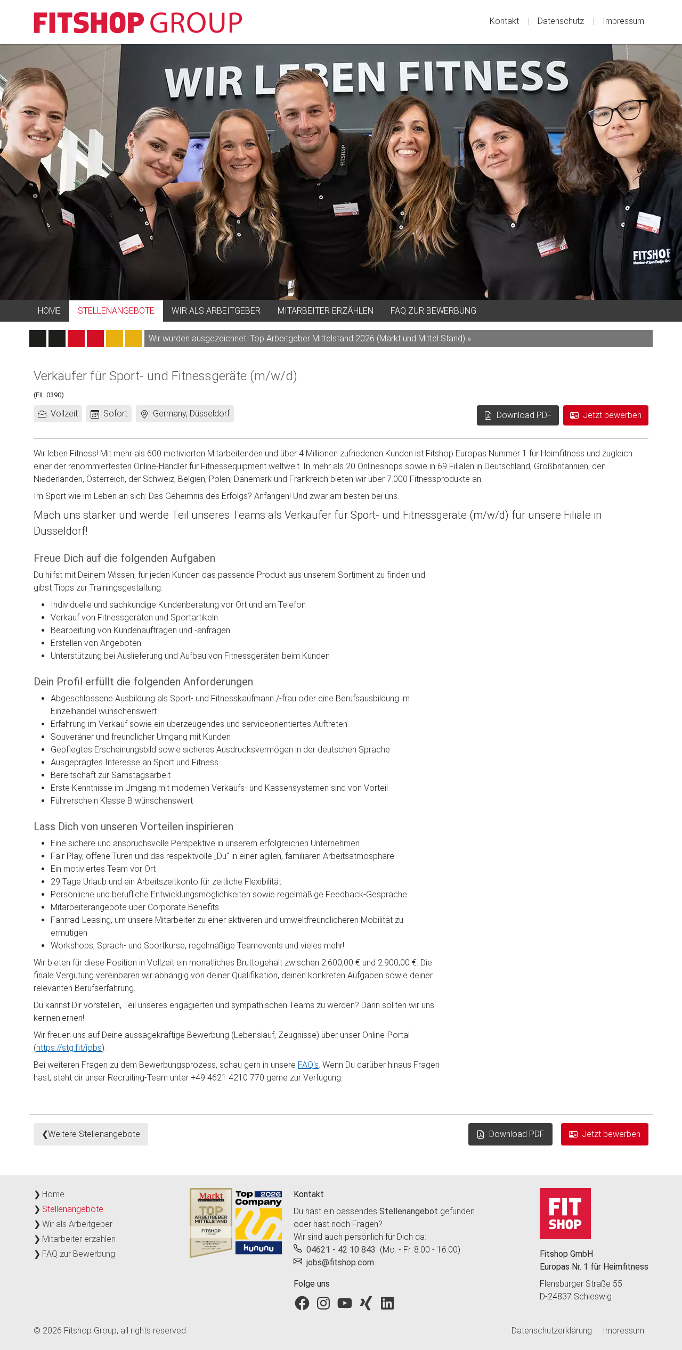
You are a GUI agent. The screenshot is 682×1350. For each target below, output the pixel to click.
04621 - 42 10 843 (341, 1250)
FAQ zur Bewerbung (433, 311)
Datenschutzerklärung (552, 1331)
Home (49, 311)
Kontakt (504, 21)
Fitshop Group (90, 1331)
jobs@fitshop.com (340, 1262)
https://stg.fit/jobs (69, 1048)
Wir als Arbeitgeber (216, 311)
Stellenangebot (408, 1211)
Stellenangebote (116, 311)
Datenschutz (561, 21)
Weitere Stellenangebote (94, 1134)
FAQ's (308, 1065)
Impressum (623, 21)
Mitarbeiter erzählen (326, 311)
